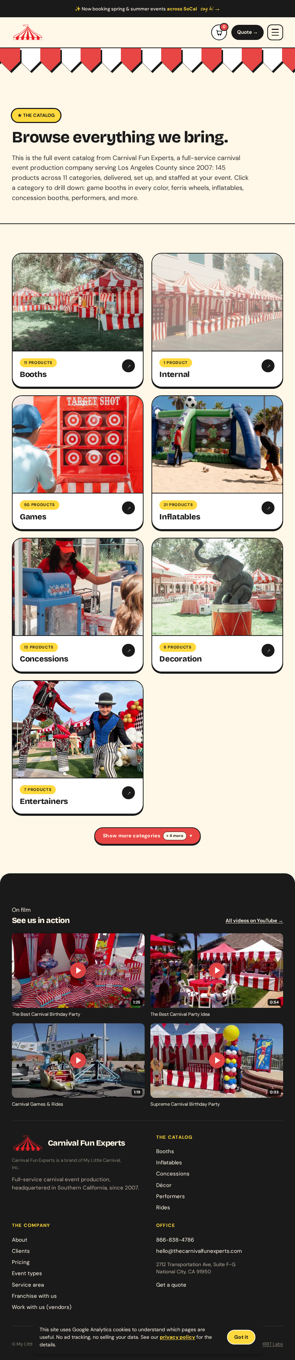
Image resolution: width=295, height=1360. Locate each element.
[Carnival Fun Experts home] (28, 32)
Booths (165, 1151)
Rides (163, 1207)
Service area (28, 1284)
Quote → (247, 32)
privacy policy (177, 1337)
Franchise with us (34, 1296)
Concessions (173, 1173)
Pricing (21, 1262)
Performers (170, 1196)
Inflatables (169, 1162)
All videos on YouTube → (254, 920)
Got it (241, 1337)
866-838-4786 (175, 1239)
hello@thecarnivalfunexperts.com (199, 1251)
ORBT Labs (271, 1344)
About (19, 1239)
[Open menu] (275, 32)
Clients (21, 1251)
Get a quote (171, 1284)
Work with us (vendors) (42, 1307)
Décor (164, 1185)
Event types (27, 1273)
